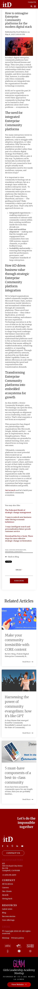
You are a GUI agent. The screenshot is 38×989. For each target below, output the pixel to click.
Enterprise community (14, 551)
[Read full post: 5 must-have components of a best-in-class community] (19, 752)
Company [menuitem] (8, 880)
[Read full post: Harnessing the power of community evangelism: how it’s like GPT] (19, 680)
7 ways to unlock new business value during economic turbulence (18, 519)
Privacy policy (17, 938)
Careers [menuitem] (5, 887)
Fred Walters (21, 32)
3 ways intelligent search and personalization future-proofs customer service (18, 529)
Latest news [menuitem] (7, 909)
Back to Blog (13, 557)
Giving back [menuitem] (7, 899)
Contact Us (13, 853)
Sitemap (5, 938)
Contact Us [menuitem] (32, 2)
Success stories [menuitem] (8, 916)
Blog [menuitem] (4, 913)
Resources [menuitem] (9, 905)
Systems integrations (17, 550)
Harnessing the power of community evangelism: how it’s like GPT (18, 706)
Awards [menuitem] (5, 895)
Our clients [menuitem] (7, 891)
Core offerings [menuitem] (8, 920)
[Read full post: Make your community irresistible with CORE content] (19, 619)
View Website (18, 984)
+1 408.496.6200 (9, 875)
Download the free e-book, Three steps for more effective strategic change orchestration (19, 538)
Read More (26, 662)
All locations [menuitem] (7, 884)
